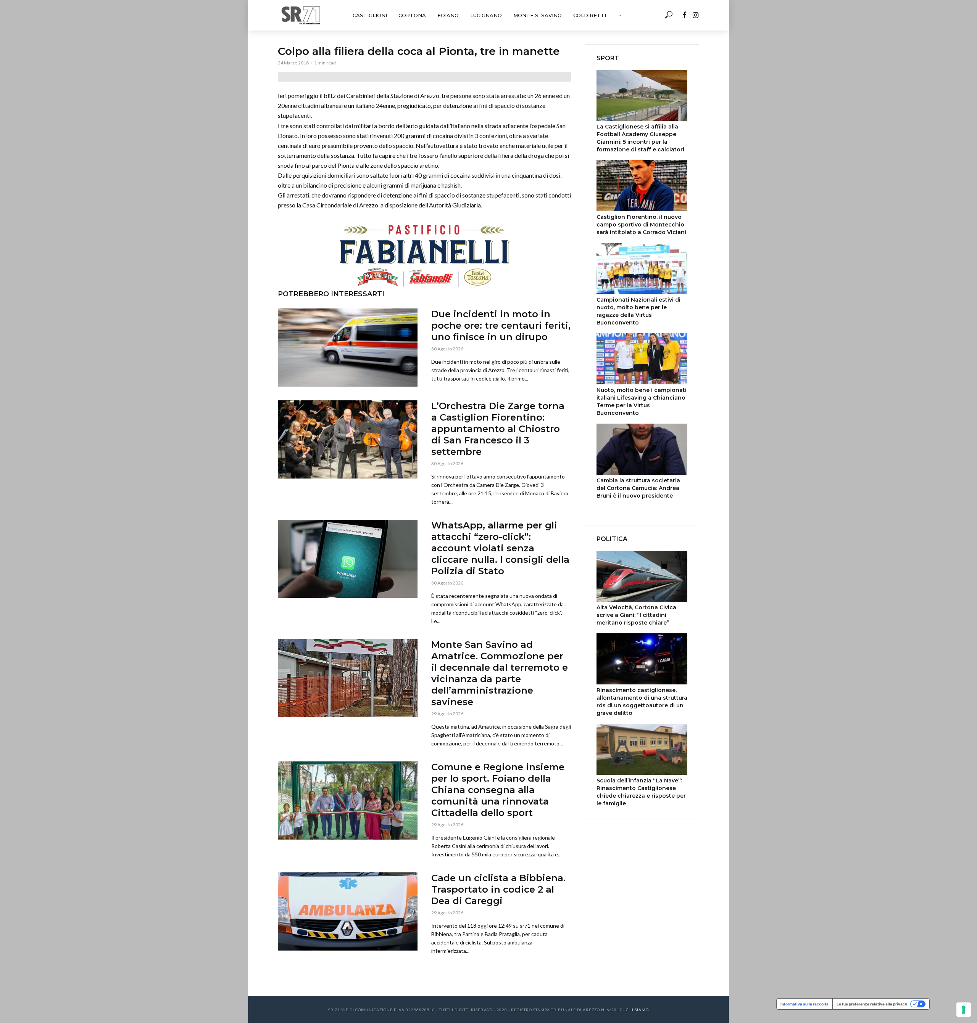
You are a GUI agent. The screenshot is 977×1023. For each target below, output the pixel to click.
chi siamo (637, 1009)
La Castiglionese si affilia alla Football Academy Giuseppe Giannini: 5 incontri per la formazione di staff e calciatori (640, 138)
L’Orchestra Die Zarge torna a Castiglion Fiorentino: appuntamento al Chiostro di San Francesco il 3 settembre (497, 428)
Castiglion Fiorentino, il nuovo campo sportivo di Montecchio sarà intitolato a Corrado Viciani (641, 225)
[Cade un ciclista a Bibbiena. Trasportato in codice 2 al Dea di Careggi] (348, 911)
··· (619, 15)
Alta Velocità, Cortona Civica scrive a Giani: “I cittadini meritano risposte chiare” (636, 615)
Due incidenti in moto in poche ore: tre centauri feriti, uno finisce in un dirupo (501, 325)
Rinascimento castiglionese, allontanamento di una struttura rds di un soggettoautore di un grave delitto (642, 701)
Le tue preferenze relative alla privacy (872, 1004)
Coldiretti (589, 15)
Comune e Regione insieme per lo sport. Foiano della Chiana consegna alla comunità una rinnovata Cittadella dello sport (497, 789)
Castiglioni (370, 15)
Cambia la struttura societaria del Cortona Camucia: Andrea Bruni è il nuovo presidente (638, 488)
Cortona (412, 15)
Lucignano (486, 15)
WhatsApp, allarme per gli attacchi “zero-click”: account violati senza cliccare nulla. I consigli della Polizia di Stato (500, 548)
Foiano (448, 15)
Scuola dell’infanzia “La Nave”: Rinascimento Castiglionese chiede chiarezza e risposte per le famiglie (641, 792)
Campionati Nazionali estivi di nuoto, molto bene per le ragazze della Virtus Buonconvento (638, 311)
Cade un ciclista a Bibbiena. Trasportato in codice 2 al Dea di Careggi (498, 889)
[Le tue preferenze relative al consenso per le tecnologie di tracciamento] (963, 1009)
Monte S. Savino (537, 15)
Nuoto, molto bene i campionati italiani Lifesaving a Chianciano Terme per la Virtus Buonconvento (642, 401)
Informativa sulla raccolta (804, 1004)
